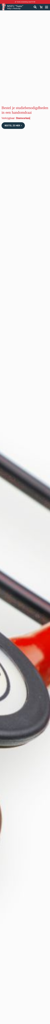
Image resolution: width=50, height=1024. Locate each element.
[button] (47, 7)
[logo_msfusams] (4, 7)
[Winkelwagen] (41, 7)
